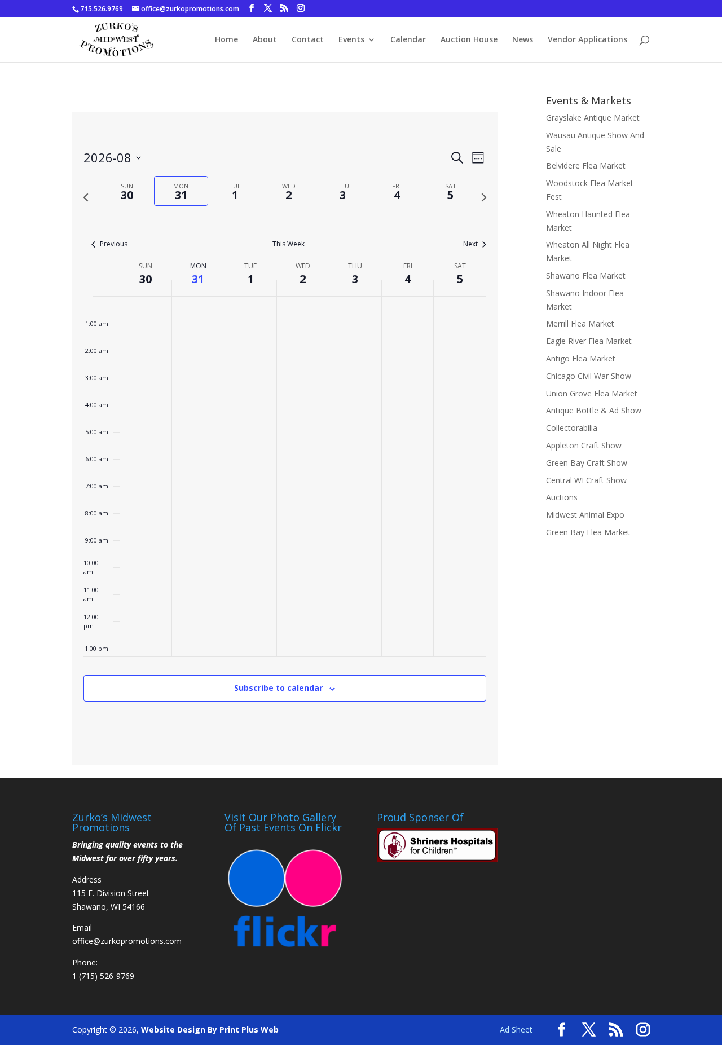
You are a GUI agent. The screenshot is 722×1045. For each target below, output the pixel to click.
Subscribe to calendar (278, 687)
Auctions (562, 497)
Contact (308, 40)
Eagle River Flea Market (589, 341)
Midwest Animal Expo (585, 514)
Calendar (408, 40)
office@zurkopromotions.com (127, 941)
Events (351, 40)
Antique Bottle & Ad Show (593, 410)
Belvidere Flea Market (586, 165)
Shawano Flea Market (586, 275)
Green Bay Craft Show (586, 462)
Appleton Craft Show (584, 445)
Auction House (469, 40)
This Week (288, 244)
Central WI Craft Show (586, 480)
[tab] (127, 191)
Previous (113, 244)
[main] (285, 438)
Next (470, 244)
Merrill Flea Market (580, 323)
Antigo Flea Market (580, 358)
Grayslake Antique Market (593, 117)
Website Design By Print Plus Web (210, 1029)
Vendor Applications (587, 40)
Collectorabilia (571, 427)
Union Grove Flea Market (591, 393)
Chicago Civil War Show (588, 376)
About (265, 40)
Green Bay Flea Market (588, 532)
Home (226, 40)
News (522, 40)
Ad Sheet (516, 1029)
